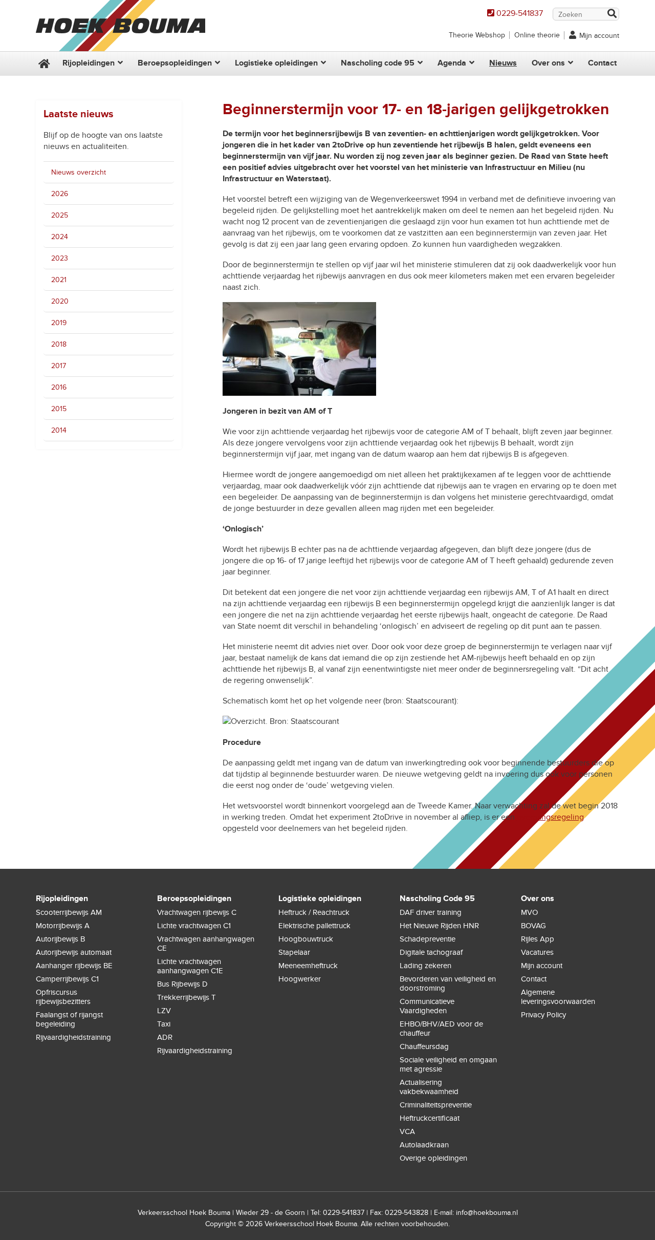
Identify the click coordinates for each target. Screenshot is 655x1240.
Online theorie (537, 35)
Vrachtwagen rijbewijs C (196, 912)
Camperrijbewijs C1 (67, 979)
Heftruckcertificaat (430, 1118)
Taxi (163, 1024)
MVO (529, 912)
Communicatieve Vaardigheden (427, 1006)
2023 (59, 258)
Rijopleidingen (88, 63)
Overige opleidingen (433, 1158)
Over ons (548, 63)
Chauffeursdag (424, 1046)
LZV (164, 1010)
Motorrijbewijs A (63, 925)
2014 (59, 430)
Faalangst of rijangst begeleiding (69, 1019)
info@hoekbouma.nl (487, 1212)
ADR (164, 1037)
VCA (407, 1131)
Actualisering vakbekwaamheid (429, 1087)
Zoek (611, 14)
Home (43, 64)
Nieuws (503, 63)
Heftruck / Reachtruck (314, 912)
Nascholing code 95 (377, 63)
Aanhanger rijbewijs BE (74, 965)
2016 (59, 387)
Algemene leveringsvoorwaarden (558, 997)
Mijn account (599, 35)
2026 (59, 193)
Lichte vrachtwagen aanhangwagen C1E (190, 966)
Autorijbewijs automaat (74, 952)
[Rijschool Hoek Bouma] (120, 46)
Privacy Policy (543, 1014)
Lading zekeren (425, 965)
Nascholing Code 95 (437, 898)
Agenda (452, 63)
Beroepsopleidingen (175, 63)
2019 (59, 322)
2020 (60, 301)
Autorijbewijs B (60, 939)
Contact (602, 63)
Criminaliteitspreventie (436, 1104)
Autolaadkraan (424, 1144)
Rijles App (537, 939)
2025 (59, 215)
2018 (59, 344)
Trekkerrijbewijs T (186, 997)
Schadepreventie (427, 939)
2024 (59, 236)
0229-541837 (519, 13)
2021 (59, 279)
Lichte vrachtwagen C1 (194, 925)
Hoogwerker (299, 979)
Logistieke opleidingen (276, 63)
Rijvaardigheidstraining (73, 1037)
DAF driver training (431, 912)
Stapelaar (294, 952)
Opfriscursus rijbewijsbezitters (63, 997)
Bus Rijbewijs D (182, 984)
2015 (59, 408)
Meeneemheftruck (308, 965)
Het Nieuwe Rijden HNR (439, 925)
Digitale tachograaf (431, 952)
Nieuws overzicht (78, 172)
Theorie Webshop (477, 35)
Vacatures (537, 952)
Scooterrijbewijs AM (69, 912)
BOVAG (533, 925)
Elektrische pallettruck (314, 925)
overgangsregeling (550, 817)
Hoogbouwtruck (305, 939)
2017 (58, 365)
